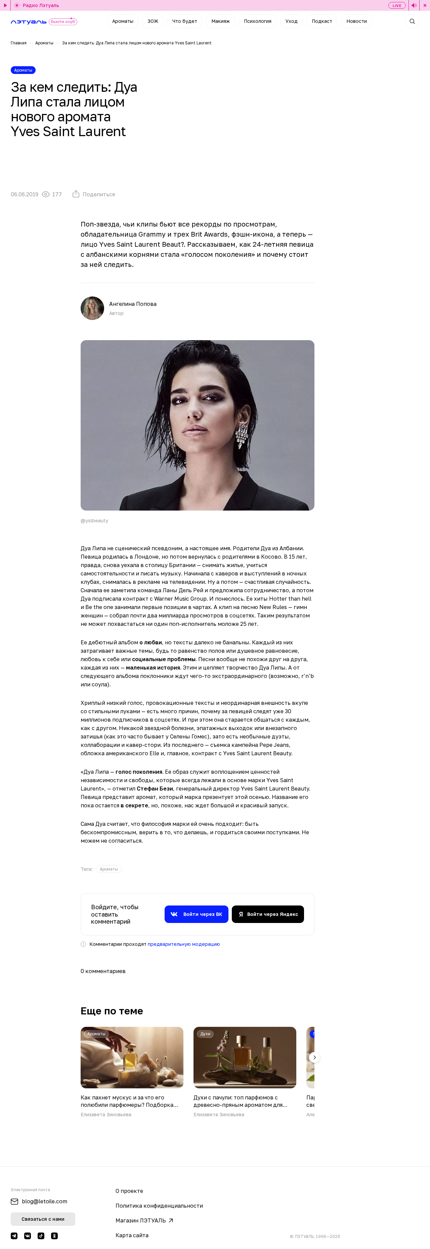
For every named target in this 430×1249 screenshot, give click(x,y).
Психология (257, 21)
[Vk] (27, 1236)
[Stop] (424, 5)
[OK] (54, 1236)
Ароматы (122, 21)
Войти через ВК (202, 914)
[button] (314, 1057)
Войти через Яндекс (272, 914)
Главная (19, 42)
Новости (356, 21)
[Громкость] (414, 5)
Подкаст (322, 21)
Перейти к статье (132, 1072)
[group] (109, 869)
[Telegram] (14, 1236)
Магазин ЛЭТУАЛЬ (141, 1220)
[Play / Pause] (5, 5)
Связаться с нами (43, 1219)
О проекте (129, 1190)
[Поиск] (412, 21)
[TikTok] (41, 1236)
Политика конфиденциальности (159, 1205)
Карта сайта (132, 1235)
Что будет (184, 21)
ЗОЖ (152, 21)
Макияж (220, 21)
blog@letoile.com (44, 1201)
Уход (292, 21)
